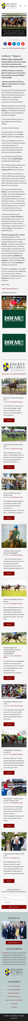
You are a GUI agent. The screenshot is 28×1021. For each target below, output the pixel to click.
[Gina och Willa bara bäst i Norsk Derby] (14, 481)
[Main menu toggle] (24, 6)
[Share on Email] (23, 44)
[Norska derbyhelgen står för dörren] (14, 588)
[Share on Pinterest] (9, 44)
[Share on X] (18, 44)
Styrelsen (14, 1007)
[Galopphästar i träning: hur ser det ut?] (14, 738)
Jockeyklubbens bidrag (14, 989)
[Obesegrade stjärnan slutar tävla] (14, 691)
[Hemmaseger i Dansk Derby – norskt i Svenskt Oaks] (14, 787)
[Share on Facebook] (5, 44)
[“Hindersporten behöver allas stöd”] (14, 841)
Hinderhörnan (15, 858)
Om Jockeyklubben (14, 986)
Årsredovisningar (14, 993)
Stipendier (14, 1003)
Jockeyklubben (6, 952)
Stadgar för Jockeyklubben (14, 1000)
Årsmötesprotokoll (14, 996)
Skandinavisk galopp (19, 48)
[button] (20, 6)
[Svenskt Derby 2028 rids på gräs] (14, 434)
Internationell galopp (17, 706)
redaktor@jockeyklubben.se (10, 288)
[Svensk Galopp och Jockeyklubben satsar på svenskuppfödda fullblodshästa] (14, 637)
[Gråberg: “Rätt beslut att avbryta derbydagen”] (14, 536)
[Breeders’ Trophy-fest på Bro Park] (14, 386)
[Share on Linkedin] (14, 44)
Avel (12, 656)
